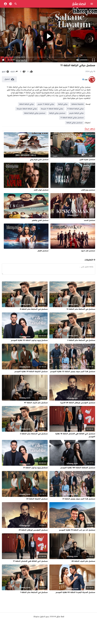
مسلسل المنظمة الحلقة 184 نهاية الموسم (77, 467)
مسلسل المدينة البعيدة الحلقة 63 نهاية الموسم (75, 592)
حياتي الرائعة (62, 104)
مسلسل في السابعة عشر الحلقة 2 (34, 433)
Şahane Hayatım (77, 104)
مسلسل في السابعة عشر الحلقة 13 (81, 309)
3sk (86, 79)
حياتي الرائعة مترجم (76, 113)
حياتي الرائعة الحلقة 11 (75, 108)
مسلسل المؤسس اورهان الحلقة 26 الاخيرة (77, 402)
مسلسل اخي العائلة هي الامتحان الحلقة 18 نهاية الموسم (75, 435)
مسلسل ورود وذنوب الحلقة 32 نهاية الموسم (29, 340)
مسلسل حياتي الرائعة (57, 113)
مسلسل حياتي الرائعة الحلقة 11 (72, 117)
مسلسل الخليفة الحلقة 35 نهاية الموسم (31, 371)
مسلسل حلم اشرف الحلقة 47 (36, 402)
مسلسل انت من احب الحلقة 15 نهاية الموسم (77, 530)
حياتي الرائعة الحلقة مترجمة (27, 108)
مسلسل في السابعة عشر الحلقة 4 (34, 309)
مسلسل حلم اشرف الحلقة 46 (83, 561)
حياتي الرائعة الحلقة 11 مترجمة (52, 108)
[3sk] (92, 82)
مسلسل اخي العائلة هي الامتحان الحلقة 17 (30, 561)
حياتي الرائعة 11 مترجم (46, 104)
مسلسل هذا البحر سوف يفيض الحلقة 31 (78, 498)
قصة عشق (60, 616)
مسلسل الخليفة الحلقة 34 (37, 498)
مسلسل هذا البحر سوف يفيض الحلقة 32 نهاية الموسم (72, 371)
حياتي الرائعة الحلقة (26, 104)
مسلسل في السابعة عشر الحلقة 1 (34, 592)
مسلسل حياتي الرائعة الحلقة (34, 113)
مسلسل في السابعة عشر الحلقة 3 (81, 340)
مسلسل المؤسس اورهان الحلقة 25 (33, 530)
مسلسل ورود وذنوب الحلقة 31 (35, 467)
